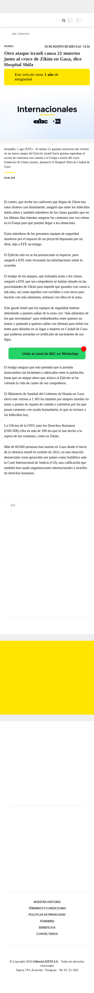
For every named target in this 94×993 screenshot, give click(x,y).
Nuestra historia (47, 902)
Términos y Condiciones (47, 908)
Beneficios (47, 927)
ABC (11, 20)
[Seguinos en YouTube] (50, 975)
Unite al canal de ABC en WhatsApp (50, 354)
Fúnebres (47, 921)
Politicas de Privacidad (47, 914)
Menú (88, 20)
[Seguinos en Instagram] (54, 975)
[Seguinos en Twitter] (45, 975)
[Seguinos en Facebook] (40, 975)
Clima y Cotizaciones (56, 20)
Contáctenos (47, 934)
